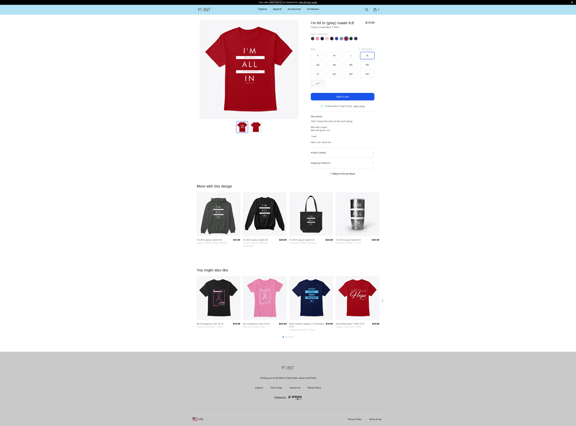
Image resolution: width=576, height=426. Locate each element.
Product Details (318, 152)
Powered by (280, 397)
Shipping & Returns (321, 163)
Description (316, 116)
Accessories (294, 9)
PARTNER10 (276, 2)
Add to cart (342, 96)
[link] (218, 214)
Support (259, 387)
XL (367, 55)
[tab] (242, 127)
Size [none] (313, 49)
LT (318, 74)
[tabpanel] (249, 70)
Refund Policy (314, 387)
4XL (351, 64)
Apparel (277, 9)
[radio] (318, 55)
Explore (262, 9)
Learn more (359, 106)
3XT (367, 74)
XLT (334, 74)
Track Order (276, 387)
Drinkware (313, 9)
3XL (334, 64)
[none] (365, 49)
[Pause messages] (572, 2)
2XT (351, 74)
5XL (367, 64)
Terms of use (375, 419)
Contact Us (294, 387)
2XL (318, 64)
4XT (318, 83)
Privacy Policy (355, 419)
